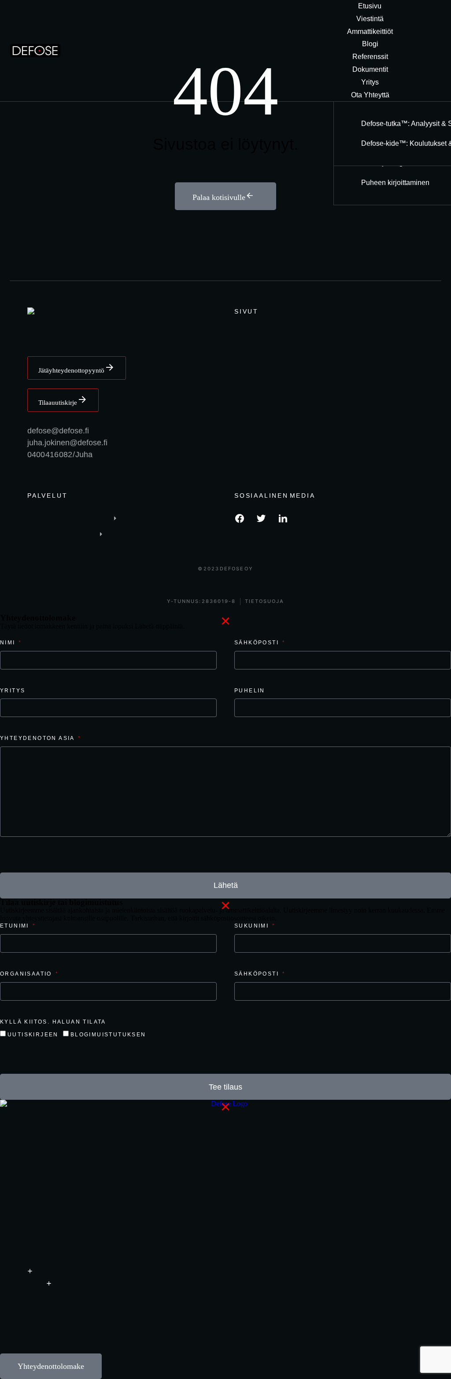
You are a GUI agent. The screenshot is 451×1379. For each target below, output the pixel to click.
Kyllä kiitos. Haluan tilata (53, 1022)
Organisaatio (27, 974)
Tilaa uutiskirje (57, 402)
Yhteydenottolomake (51, 1366)
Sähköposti (257, 643)
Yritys (12, 691)
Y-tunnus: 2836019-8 (201, 601)
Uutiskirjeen (33, 1034)
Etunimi (15, 926)
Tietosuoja (264, 601)
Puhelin (249, 691)
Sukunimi (252, 926)
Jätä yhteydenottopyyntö (71, 370)
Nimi (9, 643)
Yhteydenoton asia (38, 738)
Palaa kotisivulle (218, 197)
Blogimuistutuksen (108, 1034)
